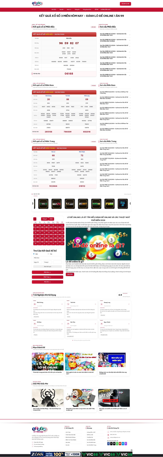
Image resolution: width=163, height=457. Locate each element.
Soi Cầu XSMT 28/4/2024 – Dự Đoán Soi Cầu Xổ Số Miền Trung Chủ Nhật (114, 153)
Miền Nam (46, 272)
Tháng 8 (45, 219)
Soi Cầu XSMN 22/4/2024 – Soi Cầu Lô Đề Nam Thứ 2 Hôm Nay (114, 124)
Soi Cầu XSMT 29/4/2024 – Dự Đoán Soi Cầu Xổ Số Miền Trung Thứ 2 (114, 148)
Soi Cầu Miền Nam (91, 442)
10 (35, 232)
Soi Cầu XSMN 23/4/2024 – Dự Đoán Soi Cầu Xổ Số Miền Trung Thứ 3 (114, 118)
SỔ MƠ (96, 9)
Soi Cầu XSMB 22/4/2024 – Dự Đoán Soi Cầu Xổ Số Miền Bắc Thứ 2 (113, 75)
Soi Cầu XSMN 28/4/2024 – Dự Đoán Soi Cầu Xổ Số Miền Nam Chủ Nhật (114, 97)
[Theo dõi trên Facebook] (108, 443)
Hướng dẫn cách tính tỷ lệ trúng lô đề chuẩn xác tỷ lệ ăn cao (74, 373)
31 (53, 225)
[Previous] (35, 360)
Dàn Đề (61, 9)
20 (48, 236)
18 (40, 236)
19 (44, 236)
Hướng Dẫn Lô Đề (91, 432)
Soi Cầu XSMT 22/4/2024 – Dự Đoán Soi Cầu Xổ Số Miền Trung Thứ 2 (114, 185)
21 (53, 236)
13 (48, 232)
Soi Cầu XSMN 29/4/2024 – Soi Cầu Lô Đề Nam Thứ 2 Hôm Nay (114, 92)
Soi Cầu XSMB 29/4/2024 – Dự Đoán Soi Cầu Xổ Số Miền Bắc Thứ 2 (113, 34)
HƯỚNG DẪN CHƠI (105, 9)
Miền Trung (46, 277)
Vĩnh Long (86, 95)
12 (44, 232)
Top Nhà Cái (90, 437)
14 (53, 232)
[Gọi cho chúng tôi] (117, 443)
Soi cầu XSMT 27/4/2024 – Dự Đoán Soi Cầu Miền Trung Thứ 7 (113, 159)
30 (48, 225)
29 (44, 225)
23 (62, 236)
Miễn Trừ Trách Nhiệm (71, 439)
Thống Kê (77, 9)
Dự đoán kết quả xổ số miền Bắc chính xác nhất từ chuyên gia (107, 373)
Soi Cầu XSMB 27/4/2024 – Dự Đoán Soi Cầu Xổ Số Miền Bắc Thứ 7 (114, 46)
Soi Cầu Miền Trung (91, 445)
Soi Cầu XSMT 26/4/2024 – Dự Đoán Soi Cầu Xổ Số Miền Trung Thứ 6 (114, 164)
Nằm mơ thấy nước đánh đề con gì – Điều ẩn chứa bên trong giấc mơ (112, 409)
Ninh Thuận (82, 151)
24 (35, 240)
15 (57, 232)
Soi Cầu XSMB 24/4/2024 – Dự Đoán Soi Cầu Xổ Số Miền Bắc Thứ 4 (113, 63)
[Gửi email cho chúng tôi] (114, 443)
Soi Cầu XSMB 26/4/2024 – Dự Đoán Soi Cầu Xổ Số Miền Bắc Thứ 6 (113, 52)
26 (44, 240)
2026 (51, 219)
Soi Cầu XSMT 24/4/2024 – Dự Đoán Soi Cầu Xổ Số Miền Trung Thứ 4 (114, 174)
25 (40, 240)
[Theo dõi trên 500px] (123, 443)
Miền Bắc (46, 282)
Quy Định (68, 442)
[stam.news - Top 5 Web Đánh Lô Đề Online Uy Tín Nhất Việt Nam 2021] (37, 3)
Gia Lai (53, 151)
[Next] (126, 360)
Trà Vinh (68, 95)
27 (35, 225)
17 (35, 236)
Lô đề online (69, 222)
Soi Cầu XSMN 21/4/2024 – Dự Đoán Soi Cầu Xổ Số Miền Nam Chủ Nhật (114, 129)
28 (40, 225)
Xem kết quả (47, 266)
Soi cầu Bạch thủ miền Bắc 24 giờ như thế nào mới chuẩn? (40, 373)
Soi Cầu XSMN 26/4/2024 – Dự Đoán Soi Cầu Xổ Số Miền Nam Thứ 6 (114, 108)
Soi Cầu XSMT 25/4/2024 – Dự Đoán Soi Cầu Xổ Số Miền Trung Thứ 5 (114, 169)
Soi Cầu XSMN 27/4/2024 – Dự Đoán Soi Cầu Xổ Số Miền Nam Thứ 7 (114, 103)
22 (57, 236)
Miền (36, 254)
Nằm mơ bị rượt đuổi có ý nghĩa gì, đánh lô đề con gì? (79, 409)
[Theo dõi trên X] (111, 443)
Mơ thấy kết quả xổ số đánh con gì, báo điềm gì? (45, 408)
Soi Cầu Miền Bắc (91, 439)
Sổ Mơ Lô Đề (90, 434)
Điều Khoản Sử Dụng (70, 437)
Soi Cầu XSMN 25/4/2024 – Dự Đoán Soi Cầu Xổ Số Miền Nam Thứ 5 (114, 113)
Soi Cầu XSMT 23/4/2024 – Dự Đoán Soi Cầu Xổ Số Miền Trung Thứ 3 (114, 180)
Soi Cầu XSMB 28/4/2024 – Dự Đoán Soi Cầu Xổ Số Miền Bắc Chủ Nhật (113, 40)
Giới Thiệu (68, 432)
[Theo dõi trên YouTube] (120, 443)
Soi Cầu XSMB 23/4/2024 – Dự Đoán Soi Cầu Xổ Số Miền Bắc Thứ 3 (113, 69)
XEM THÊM (70, 274)
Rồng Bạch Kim (87, 9)
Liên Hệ (67, 445)
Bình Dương (48, 95)
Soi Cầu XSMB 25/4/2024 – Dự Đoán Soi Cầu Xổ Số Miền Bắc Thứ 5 (113, 57)
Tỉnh (51, 254)
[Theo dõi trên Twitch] (126, 443)
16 (62, 232)
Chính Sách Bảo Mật (70, 434)
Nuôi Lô (69, 9)
